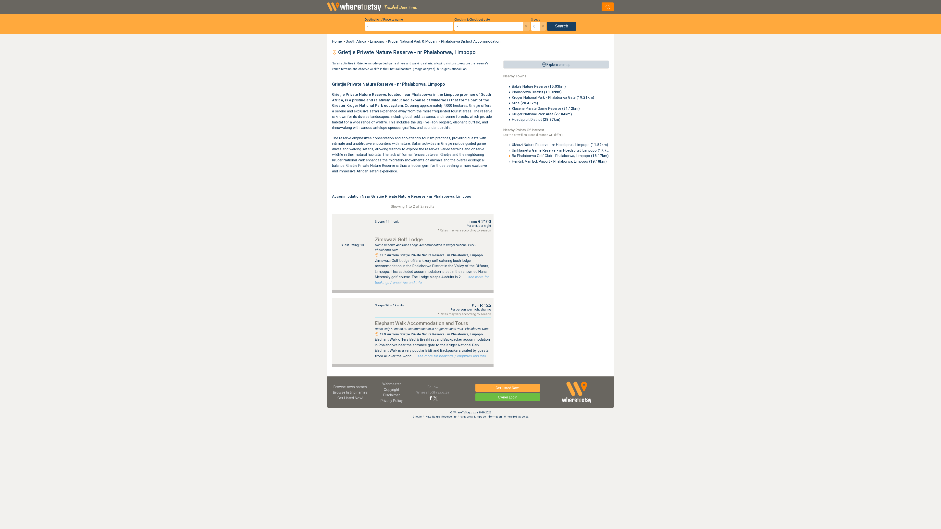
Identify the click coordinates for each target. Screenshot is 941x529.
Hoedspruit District (536, 119)
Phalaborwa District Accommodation (470, 41)
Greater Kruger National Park (357, 105)
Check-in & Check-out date (472, 19)
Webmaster (391, 384)
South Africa (356, 41)
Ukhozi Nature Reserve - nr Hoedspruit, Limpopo (560, 145)
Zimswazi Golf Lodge (399, 239)
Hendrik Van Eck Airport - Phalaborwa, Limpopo (559, 161)
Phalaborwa (421, 94)
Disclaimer (391, 395)
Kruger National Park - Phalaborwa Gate (553, 97)
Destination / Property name (384, 19)
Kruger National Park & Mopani (412, 41)
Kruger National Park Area (542, 114)
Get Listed (350, 398)
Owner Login (507, 397)
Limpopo (377, 41)
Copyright (391, 389)
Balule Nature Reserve (539, 86)
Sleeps (535, 19)
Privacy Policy (392, 400)
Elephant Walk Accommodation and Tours (421, 323)
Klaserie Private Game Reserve (546, 108)
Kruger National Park (453, 69)
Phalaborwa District (537, 92)
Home (337, 41)
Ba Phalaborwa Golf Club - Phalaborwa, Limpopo (560, 156)
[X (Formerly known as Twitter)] (435, 398)
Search (561, 26)
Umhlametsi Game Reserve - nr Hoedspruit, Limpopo (563, 150)
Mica (525, 103)
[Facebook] (430, 398)
